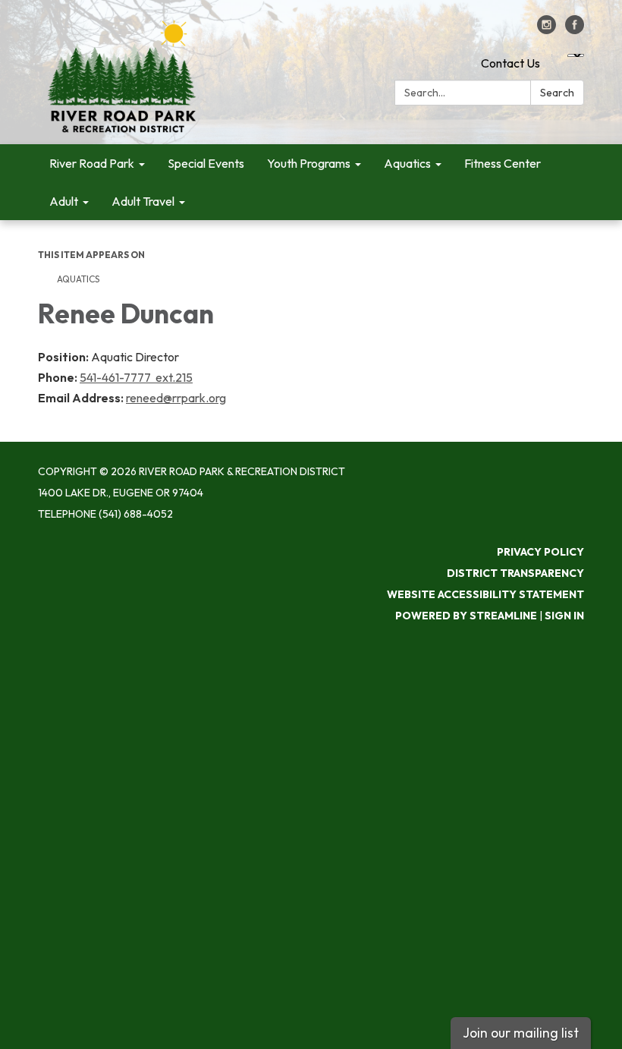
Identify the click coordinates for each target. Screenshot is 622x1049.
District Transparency (515, 573)
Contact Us (510, 63)
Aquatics (78, 279)
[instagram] (546, 29)
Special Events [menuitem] (206, 163)
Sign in (564, 615)
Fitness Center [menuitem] (502, 163)
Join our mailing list (521, 1032)
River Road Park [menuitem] (91, 163)
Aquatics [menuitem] (407, 163)
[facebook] (574, 29)
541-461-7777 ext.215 (136, 377)
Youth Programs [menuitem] (308, 163)
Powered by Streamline (466, 615)
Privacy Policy (540, 552)
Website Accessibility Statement (485, 594)
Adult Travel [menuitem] (143, 201)
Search (557, 92)
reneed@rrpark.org (176, 397)
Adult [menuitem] (63, 201)
